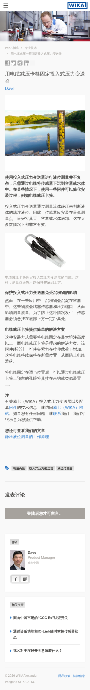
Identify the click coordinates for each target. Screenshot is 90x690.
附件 (13, 407)
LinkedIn (26, 63)
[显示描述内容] (16, 579)
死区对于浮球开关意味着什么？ (37, 651)
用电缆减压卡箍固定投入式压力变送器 (36, 53)
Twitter (13, 63)
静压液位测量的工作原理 (27, 436)
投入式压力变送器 (41, 468)
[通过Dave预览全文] (25, 579)
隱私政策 (64, 676)
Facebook (7, 63)
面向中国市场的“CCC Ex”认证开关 (40, 618)
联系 (57, 413)
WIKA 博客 (12, 48)
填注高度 (19, 468)
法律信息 (79, 676)
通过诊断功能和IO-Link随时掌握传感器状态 (45, 634)
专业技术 (31, 48)
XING (20, 63)
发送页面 (32, 63)
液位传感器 (65, 468)
